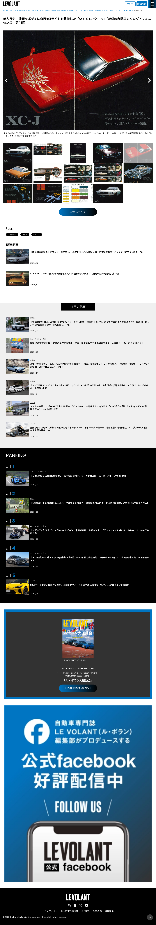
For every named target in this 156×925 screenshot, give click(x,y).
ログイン (130, 4)
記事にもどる (78, 212)
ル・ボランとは (50, 910)
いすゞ (25, 234)
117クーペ (12, 234)
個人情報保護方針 (69, 910)
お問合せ (85, 910)
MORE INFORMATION (77, 688)
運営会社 (109, 910)
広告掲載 (97, 910)
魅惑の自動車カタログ (25, 10)
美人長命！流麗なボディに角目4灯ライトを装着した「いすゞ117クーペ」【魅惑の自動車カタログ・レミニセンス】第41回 (84, 10)
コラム (11, 10)
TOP (5, 10)
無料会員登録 (141, 4)
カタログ (36, 234)
